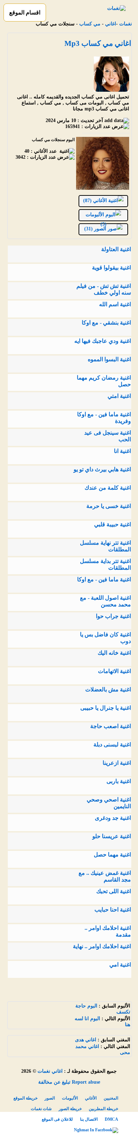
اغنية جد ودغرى (113, 818)
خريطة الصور (70, 1108)
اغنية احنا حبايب (112, 910)
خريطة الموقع (25, 1098)
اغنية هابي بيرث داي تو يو (102, 469)
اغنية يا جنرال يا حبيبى (105, 708)
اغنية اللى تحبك (113, 891)
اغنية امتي (119, 396)
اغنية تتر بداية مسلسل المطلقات (105, 564)
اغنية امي (120, 965)
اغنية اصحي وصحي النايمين (109, 803)
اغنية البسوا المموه (109, 359)
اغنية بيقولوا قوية (111, 268)
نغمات (125, 23)
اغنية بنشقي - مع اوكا (106, 323)
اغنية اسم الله (115, 304)
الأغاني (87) (95, 200)
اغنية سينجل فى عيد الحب (107, 436)
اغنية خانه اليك (114, 653)
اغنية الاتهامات (114, 671)
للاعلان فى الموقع (57, 1119)
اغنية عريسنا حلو (111, 836)
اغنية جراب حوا (113, 616)
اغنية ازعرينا (117, 763)
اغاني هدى (85, 1039)
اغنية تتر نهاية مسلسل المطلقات (105, 546)
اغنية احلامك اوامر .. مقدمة (108, 931)
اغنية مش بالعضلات (108, 689)
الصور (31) (96, 228)
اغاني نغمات (50, 1071)
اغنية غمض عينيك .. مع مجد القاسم (105, 876)
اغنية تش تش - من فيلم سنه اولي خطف (103, 289)
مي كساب (89, 23)
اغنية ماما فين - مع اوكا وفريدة (104, 417)
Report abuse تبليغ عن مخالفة (69, 1082)
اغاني (110, 23)
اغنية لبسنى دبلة (112, 744)
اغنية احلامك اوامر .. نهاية (102, 946)
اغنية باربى (119, 781)
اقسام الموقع (24, 13)
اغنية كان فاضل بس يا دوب (105, 637)
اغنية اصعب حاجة (110, 726)
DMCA (111, 1119)
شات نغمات (41, 1108)
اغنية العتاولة (116, 249)
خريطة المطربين (103, 1108)
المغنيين (111, 1098)
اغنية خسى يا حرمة (108, 506)
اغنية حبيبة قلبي (112, 524)
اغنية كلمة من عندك (108, 488)
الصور (50, 1098)
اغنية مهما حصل (112, 855)
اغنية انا (122, 451)
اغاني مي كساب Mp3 (97, 43)
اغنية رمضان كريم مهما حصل (104, 381)
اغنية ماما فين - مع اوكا (104, 579)
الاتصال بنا (89, 1119)
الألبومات (70, 1098)
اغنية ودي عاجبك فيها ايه (102, 341)
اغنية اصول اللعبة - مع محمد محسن (105, 601)
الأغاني (91, 1098)
